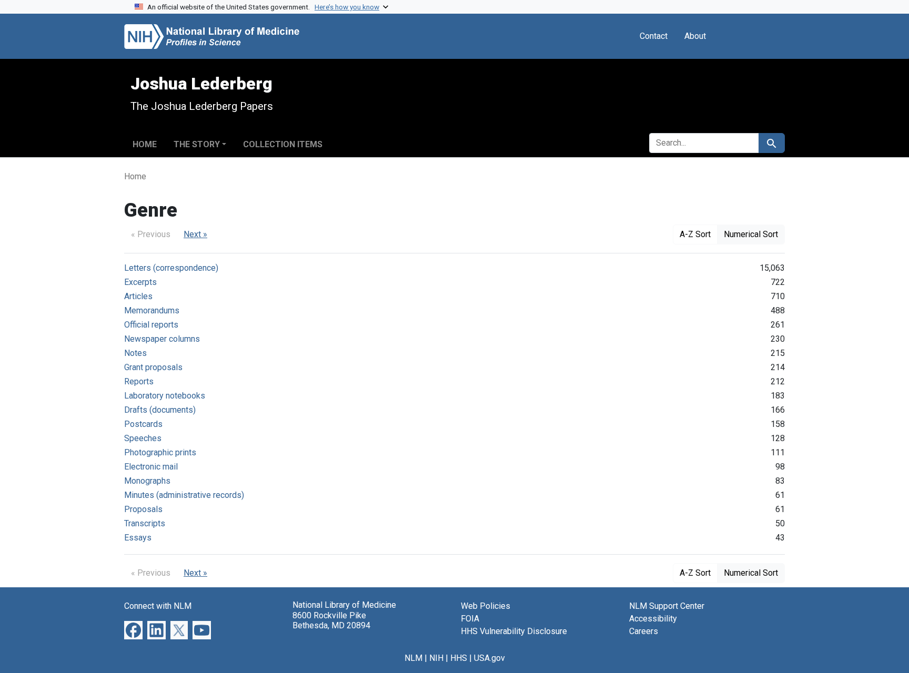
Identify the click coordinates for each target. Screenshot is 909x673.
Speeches (142, 438)
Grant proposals (153, 367)
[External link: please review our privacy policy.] (133, 630)
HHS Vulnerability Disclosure (514, 631)
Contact (654, 36)
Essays (138, 538)
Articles (138, 296)
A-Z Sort (695, 234)
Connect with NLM (157, 606)
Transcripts (144, 523)
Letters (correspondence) (171, 268)
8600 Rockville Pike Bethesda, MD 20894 (331, 620)
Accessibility (653, 619)
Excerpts (140, 282)
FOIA (470, 619)
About (695, 36)
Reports (139, 381)
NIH (436, 658)
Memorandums (151, 310)
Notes (135, 353)
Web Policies (485, 606)
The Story (197, 144)
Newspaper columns (162, 339)
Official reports (151, 325)
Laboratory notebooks (164, 396)
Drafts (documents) (160, 410)
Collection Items (282, 144)
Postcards (143, 424)
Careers (643, 631)
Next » (195, 234)
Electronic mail (151, 467)
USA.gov (489, 658)
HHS (458, 658)
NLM (413, 658)
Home (145, 144)
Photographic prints (160, 452)
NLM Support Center (666, 606)
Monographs (147, 481)
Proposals (143, 509)
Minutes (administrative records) (184, 495)
